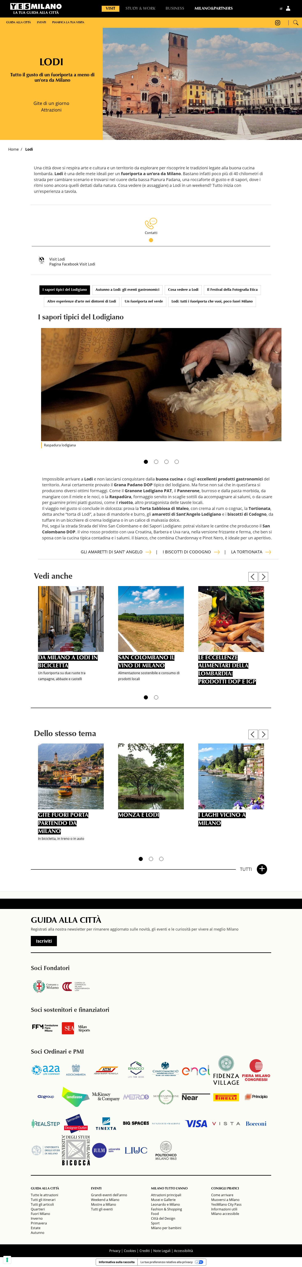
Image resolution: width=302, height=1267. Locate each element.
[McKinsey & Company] (106, 1097)
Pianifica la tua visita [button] (68, 22)
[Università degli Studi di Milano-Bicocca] (76, 1150)
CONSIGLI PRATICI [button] (225, 1188)
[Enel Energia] (196, 1070)
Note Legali (162, 1250)
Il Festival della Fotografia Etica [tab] (232, 290)
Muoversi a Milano (225, 1199)
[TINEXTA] (106, 1123)
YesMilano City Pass (226, 1204)
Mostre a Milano (103, 1204)
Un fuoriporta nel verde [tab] (144, 302)
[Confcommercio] (166, 1070)
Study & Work (140, 9)
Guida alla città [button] (18, 22)
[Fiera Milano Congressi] (256, 1070)
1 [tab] (146, 462)
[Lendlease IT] (76, 1097)
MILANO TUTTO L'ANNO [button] (169, 1188)
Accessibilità (183, 1250)
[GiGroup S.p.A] (46, 1097)
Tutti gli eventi (102, 1209)
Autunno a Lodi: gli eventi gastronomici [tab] (127, 290)
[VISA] (196, 1123)
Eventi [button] (41, 22)
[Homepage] (36, 6)
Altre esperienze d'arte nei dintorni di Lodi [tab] (81, 302)
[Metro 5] (136, 1097)
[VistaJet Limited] (226, 1123)
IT (281, 9)
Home (13, 149)
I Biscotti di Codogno (187, 552)
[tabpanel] (161, 384)
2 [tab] (156, 462)
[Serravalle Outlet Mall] (76, 1123)
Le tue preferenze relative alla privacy (167, 1262)
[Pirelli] (226, 1097)
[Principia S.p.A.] (256, 1097)
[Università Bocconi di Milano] (256, 1123)
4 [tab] (177, 462)
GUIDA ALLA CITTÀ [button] (45, 1188)
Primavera (39, 1223)
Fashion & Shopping (166, 1209)
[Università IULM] (106, 1150)
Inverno (37, 1218)
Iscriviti (44, 941)
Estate (35, 1228)
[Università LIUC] (136, 1150)
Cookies (130, 1250)
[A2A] (46, 1070)
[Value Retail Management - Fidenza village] (226, 1070)
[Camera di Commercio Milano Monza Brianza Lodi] (76, 986)
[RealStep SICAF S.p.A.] (46, 1123)
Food (155, 1213)
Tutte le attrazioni (44, 1195)
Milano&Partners (214, 9)
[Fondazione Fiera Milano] (46, 1028)
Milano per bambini (166, 1228)
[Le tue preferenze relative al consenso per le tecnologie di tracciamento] (7, 1260)
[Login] (289, 8)
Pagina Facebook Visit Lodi (72, 264)
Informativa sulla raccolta (117, 1262)
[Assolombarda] (76, 1070)
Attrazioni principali (166, 1195)
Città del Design (163, 1218)
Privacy (114, 1250)
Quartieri (38, 1209)
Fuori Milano (40, 1213)
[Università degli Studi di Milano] (46, 1150)
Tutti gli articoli (42, 1204)
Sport (155, 1223)
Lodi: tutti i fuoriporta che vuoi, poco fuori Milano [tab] (212, 302)
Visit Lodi (57, 259)
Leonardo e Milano (165, 1204)
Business (175, 9)
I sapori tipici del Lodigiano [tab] (65, 290)
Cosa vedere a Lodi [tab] (183, 290)
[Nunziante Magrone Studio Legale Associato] (166, 1123)
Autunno (37, 1232)
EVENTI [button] (96, 1188)
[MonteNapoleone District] (166, 1097)
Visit (110, 9)
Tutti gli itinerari (43, 1199)
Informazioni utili (224, 1209)
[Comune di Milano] (46, 986)
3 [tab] (166, 462)
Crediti (144, 1250)
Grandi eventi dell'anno (109, 1195)
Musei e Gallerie (163, 1199)
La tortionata (246, 552)
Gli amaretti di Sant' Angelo (112, 552)
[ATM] (106, 1070)
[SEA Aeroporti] (76, 1028)
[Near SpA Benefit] (196, 1097)
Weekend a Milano (105, 1199)
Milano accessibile (225, 1213)
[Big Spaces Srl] (136, 1123)
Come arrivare (222, 1195)
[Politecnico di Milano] (166, 1150)
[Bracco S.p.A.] (136, 1070)
